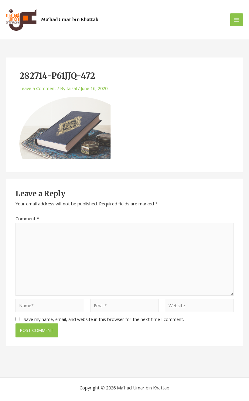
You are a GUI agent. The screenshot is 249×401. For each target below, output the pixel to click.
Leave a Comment (37, 88)
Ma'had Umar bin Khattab (69, 19)
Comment (27, 218)
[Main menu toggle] (236, 19)
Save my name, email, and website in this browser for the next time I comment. (104, 319)
